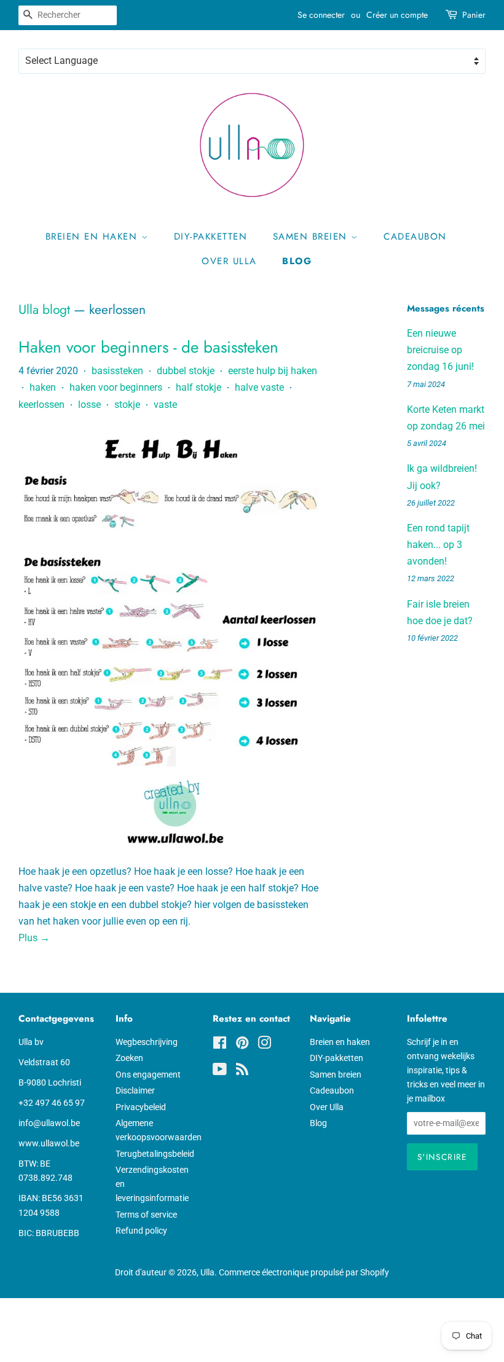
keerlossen (41, 404)
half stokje (198, 387)
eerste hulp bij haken (272, 371)
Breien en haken (93, 236)
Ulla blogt (44, 309)
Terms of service (146, 1214)
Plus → (34, 938)
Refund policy (141, 1230)
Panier (474, 15)
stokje (127, 404)
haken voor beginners (115, 387)
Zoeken (129, 1058)
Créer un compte (397, 15)
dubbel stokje (186, 371)
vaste (165, 404)
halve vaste (259, 387)
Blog (297, 261)
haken (43, 387)
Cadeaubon (415, 236)
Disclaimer (135, 1090)
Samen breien (312, 236)
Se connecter (321, 15)
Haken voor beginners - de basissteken (148, 347)
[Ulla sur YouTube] (220, 1071)
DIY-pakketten (211, 236)
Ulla (207, 1272)
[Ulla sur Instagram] (264, 1045)
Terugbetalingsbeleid (155, 1154)
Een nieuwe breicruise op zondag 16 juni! (440, 349)
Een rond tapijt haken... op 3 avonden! (438, 544)
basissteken (117, 371)
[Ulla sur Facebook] (220, 1045)
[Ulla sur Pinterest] (242, 1045)
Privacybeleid (141, 1107)
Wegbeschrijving (147, 1042)
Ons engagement (148, 1074)
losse (89, 404)
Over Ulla (229, 261)
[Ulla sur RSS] (242, 1071)
